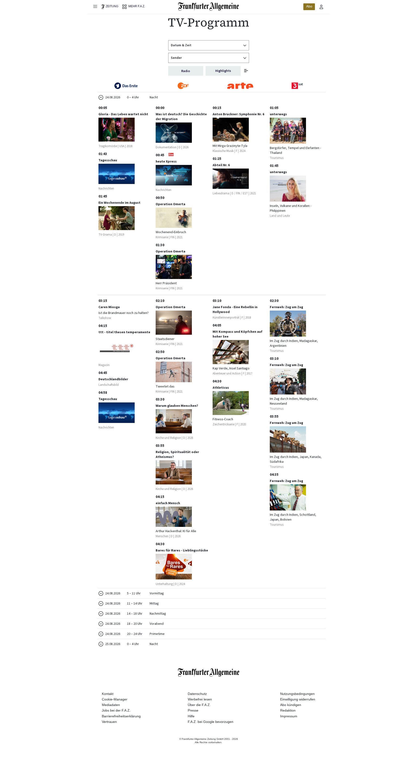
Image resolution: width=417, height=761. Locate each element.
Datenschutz (197, 694)
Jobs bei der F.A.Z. (116, 710)
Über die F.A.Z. (199, 705)
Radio (185, 71)
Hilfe (191, 716)
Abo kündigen (290, 705)
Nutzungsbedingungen (297, 694)
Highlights (223, 70)
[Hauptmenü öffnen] (95, 6)
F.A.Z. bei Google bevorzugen (210, 722)
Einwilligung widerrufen (297, 699)
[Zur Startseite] (208, 6)
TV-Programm (208, 22)
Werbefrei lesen (200, 699)
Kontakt (107, 694)
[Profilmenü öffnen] (321, 7)
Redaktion (288, 710)
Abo (309, 6)
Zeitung (112, 6)
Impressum (288, 716)
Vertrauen (109, 722)
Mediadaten (111, 705)
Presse (193, 710)
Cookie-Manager (114, 699)
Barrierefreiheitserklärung (121, 716)
